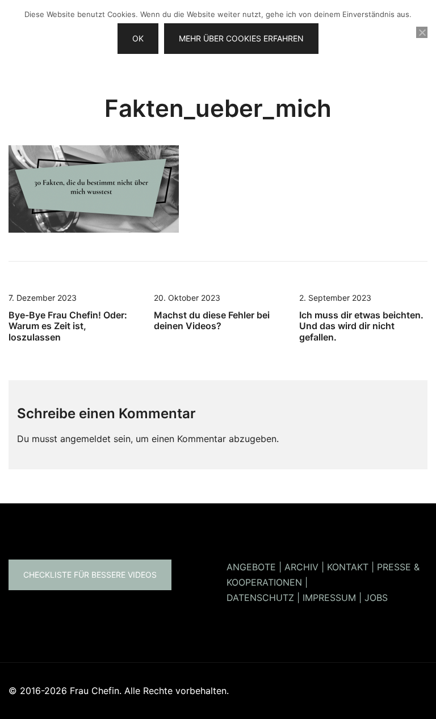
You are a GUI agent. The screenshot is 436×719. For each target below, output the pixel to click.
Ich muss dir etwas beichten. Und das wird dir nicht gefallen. (361, 325)
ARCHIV (301, 567)
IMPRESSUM (329, 597)
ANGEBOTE (251, 567)
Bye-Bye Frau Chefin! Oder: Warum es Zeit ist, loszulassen (68, 325)
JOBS (376, 597)
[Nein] (421, 32)
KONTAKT (347, 567)
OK (138, 38)
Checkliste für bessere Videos (90, 574)
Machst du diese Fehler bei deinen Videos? (212, 320)
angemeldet (85, 438)
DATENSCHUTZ (260, 597)
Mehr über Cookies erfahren (241, 38)
